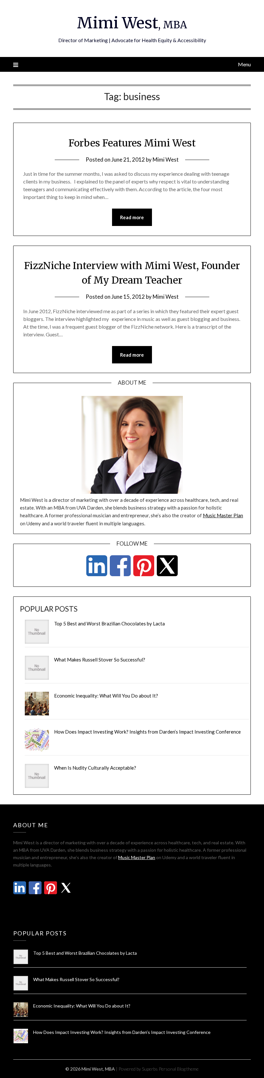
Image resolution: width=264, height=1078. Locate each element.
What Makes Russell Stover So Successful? (99, 659)
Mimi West (132, 23)
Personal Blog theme (179, 1069)
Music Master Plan (223, 515)
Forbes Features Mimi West (132, 143)
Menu (244, 64)
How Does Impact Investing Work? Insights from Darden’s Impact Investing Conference (147, 732)
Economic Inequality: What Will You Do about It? (106, 695)
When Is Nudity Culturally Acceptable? (95, 768)
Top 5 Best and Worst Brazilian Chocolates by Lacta (109, 623)
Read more (132, 217)
